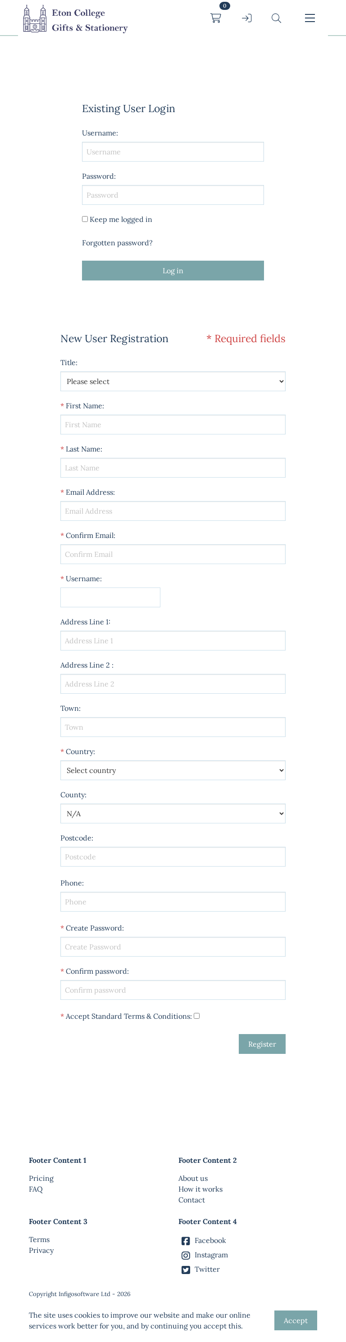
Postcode (75, 837)
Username (83, 578)
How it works (200, 1188)
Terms (39, 1239)
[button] (276, 18)
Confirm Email (90, 535)
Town (69, 708)
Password (98, 176)
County (72, 794)
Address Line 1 (84, 621)
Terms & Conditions (157, 1016)
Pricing (41, 1178)
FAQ (36, 1188)
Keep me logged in (121, 219)
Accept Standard (94, 1016)
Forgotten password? (117, 242)
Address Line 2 (85, 664)
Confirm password (96, 971)
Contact (191, 1199)
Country (79, 751)
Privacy (41, 1250)
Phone (71, 882)
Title (68, 362)
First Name (84, 405)
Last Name (83, 448)
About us (193, 1178)
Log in (173, 270)
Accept (296, 1320)
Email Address (89, 492)
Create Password (94, 927)
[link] (75, 18)
